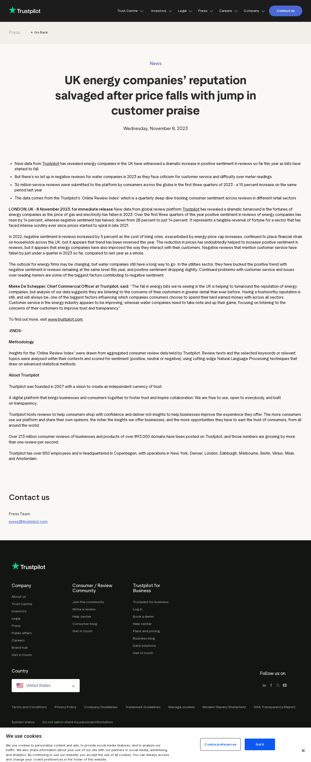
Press (202, 11)
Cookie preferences (220, 744)
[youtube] (284, 685)
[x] (278, 685)
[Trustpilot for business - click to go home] (24, 10)
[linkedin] (264, 685)
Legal (182, 11)
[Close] (303, 750)
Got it (260, 744)
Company (251, 11)
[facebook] (271, 685)
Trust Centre (127, 11)
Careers (225, 11)
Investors (158, 11)
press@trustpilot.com (28, 521)
